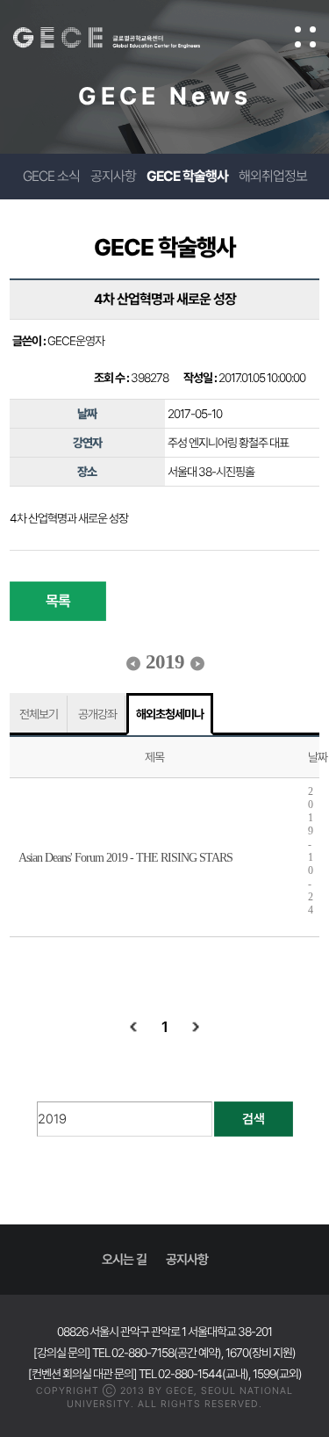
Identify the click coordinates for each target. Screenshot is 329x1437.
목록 (58, 601)
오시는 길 (124, 1259)
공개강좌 (97, 714)
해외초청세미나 (170, 714)
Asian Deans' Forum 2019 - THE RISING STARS (125, 857)
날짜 (317, 757)
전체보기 (38, 714)
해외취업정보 (273, 176)
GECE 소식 (51, 176)
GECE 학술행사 (187, 176)
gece (124, 37)
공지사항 (113, 176)
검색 (253, 1119)
